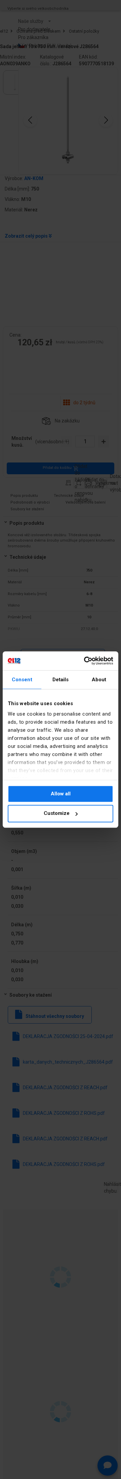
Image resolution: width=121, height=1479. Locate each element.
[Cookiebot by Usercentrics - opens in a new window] (85, 660)
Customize (57, 814)
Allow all (61, 794)
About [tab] (99, 680)
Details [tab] (60, 680)
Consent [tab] (22, 680)
